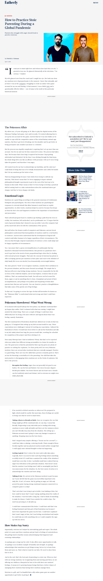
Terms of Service (85, 147)
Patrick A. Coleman (13, 59)
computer (22, 84)
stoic (48, 86)
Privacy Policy (92, 147)
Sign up (81, 151)
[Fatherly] (11, 3)
